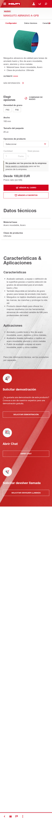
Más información (11, 83)
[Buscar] (46, 4)
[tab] (11, 23)
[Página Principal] (14, 3)
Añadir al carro (27, 187)
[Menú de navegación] (5, 4)
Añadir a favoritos (27, 195)
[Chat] (17, 816)
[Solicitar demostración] (10, 816)
